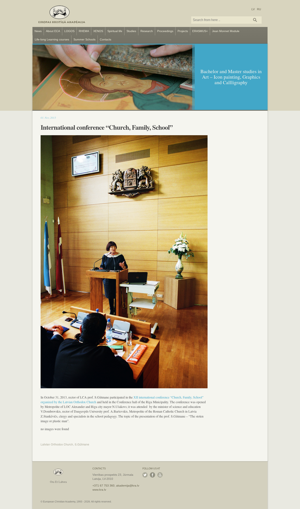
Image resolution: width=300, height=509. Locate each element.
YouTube (160, 475)
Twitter (145, 475)
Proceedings (165, 31)
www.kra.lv (99, 489)
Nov (47, 117)
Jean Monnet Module (225, 31)
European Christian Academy (61, 13)
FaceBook (152, 475)
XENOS (98, 31)
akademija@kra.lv (127, 485)
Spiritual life (114, 31)
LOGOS (69, 31)
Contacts (105, 39)
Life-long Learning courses (52, 39)
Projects (183, 31)
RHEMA (84, 31)
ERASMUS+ (200, 31)
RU (259, 9)
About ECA (53, 31)
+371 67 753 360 (103, 485)
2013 (53, 117)
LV (253, 9)
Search (255, 19)
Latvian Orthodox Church (57, 444)
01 (42, 117)
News (38, 31)
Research (146, 31)
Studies (131, 31)
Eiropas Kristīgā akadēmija (58, 472)
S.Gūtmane (82, 444)
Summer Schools (84, 39)
